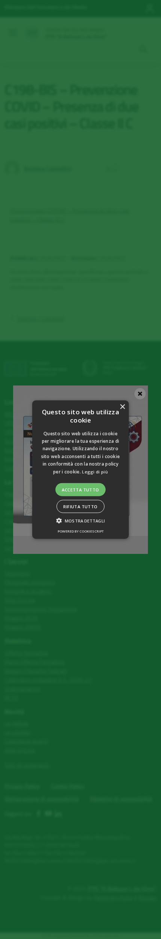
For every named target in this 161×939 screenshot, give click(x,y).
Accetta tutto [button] (80, 490)
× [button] (122, 406)
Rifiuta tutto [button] (80, 506)
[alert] (80, 469)
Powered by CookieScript (81, 531)
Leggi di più (95, 471)
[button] (80, 469)
